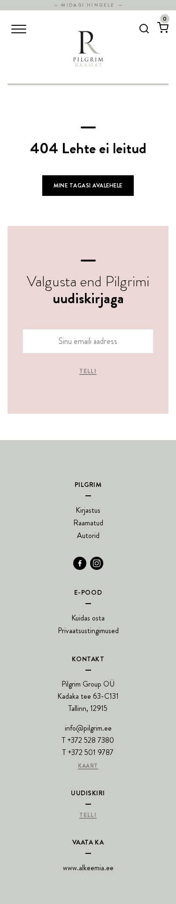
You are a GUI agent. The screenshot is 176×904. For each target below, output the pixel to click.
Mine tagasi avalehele (88, 185)
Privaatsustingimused (88, 630)
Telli (87, 371)
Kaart (88, 766)
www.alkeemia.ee (88, 867)
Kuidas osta (88, 618)
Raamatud (88, 522)
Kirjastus (88, 510)
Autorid (88, 535)
